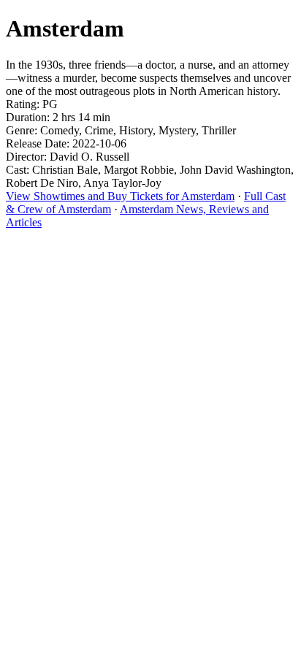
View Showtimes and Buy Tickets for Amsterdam (120, 196)
